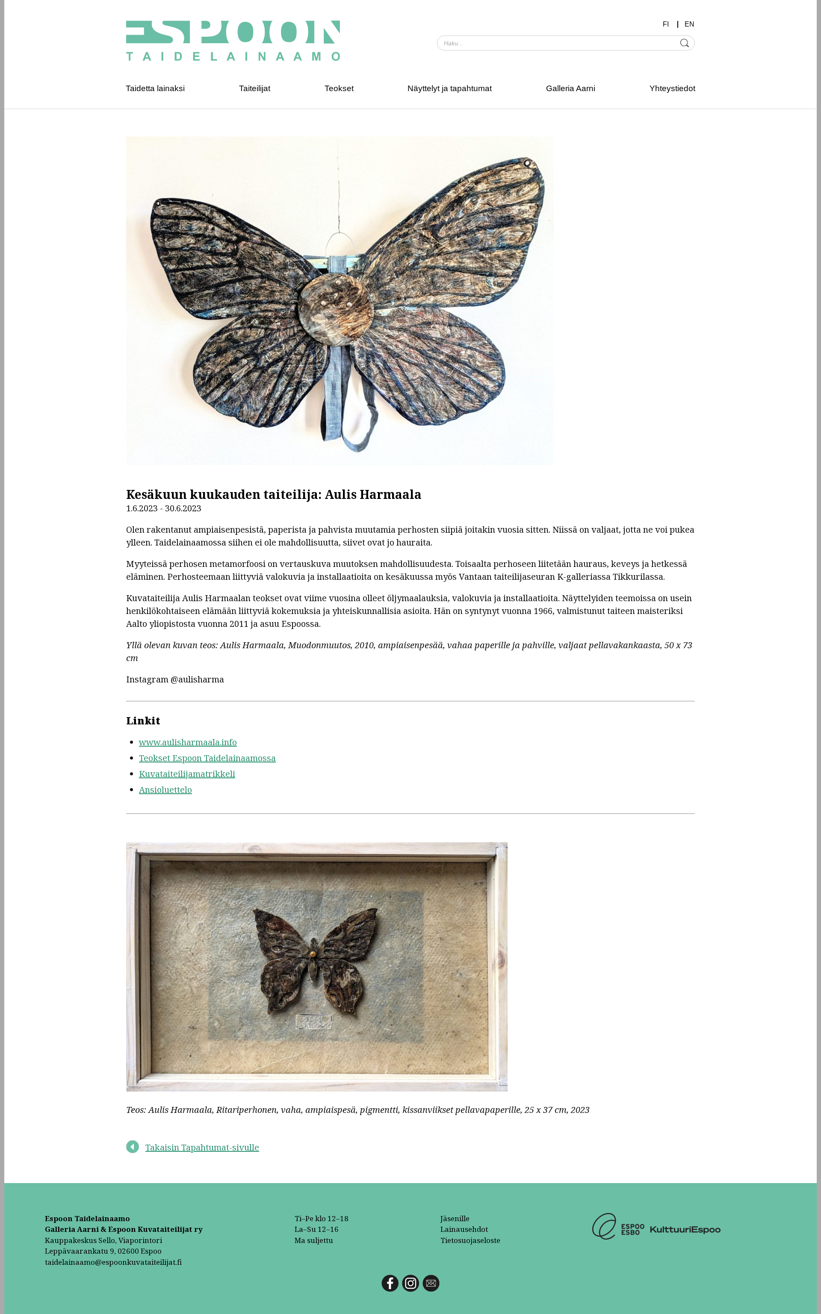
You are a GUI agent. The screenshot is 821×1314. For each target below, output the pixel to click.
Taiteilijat (254, 88)
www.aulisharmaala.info (188, 742)
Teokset (339, 88)
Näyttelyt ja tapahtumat (450, 88)
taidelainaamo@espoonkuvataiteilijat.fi (113, 1262)
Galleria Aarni (570, 88)
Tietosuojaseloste (470, 1240)
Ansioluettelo (165, 789)
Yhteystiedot (672, 88)
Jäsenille (455, 1218)
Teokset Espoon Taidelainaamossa (207, 758)
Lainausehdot (464, 1229)
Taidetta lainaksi (155, 88)
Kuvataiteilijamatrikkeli (187, 774)
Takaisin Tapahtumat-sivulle (202, 1147)
